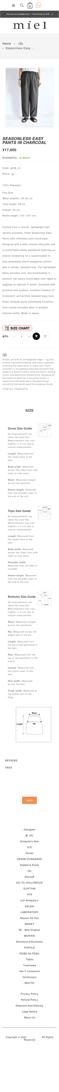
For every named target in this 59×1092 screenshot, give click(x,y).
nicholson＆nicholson (29, 941)
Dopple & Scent (29, 865)
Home (6, 43)
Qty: (5, 336)
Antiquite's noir (29, 841)
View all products (15, 388)
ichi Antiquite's (29, 900)
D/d (29, 847)
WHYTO (29, 983)
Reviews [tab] (11, 760)
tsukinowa (29, 965)
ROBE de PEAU (29, 953)
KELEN (29, 906)
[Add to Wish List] (45, 336)
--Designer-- (29, 829)
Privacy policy (29, 993)
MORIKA (29, 935)
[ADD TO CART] (36, 336)
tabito (29, 959)
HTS (29, 894)
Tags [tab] (8, 767)
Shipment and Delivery (30, 1005)
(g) (20, 43)
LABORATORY (29, 912)
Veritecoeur (30, 977)
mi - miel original (29, 929)
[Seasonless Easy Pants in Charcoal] (29, 97)
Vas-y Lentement (29, 971)
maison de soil (29, 918)
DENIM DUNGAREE (29, 859)
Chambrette (34, 1037)
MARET (29, 924)
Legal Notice (29, 1011)
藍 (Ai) (29, 835)
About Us (29, 1017)
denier (30, 853)
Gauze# (29, 876)
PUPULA (29, 947)
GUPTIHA (29, 888)
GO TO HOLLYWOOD (29, 882)
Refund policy (29, 999)
